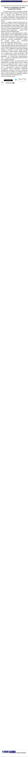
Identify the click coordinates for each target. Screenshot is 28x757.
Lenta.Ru (3, 76)
